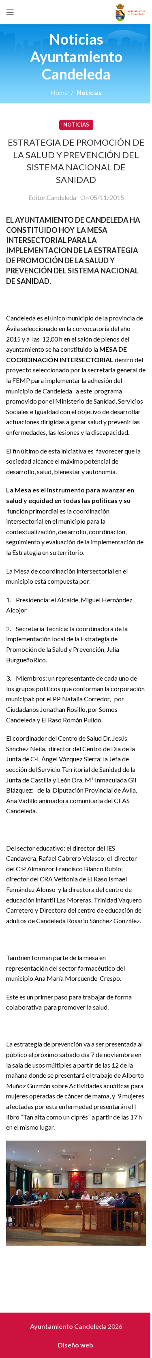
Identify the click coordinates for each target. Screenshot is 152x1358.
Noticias (89, 92)
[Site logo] (130, 11)
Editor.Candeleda (52, 197)
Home (59, 92)
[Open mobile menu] (10, 12)
